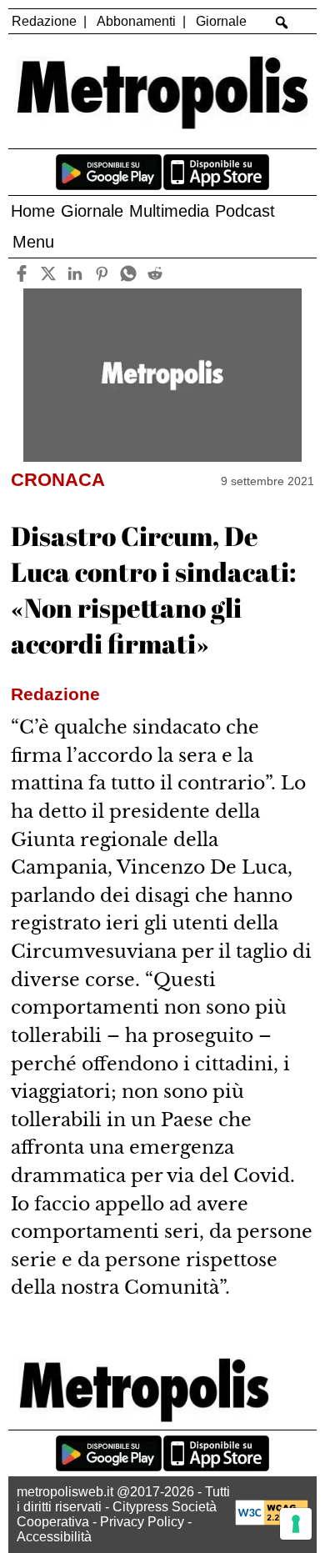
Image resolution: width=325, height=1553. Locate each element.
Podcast (245, 211)
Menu (33, 242)
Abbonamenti (136, 21)
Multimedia (169, 211)
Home (33, 211)
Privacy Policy (142, 1522)
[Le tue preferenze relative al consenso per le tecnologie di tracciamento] (296, 1524)
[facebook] (21, 273)
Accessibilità (54, 1537)
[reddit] (154, 273)
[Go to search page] (282, 22)
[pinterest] (101, 273)
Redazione (44, 21)
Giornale (221, 21)
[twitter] (48, 273)
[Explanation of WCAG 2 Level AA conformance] (271, 1521)
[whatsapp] (128, 273)
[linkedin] (74, 273)
